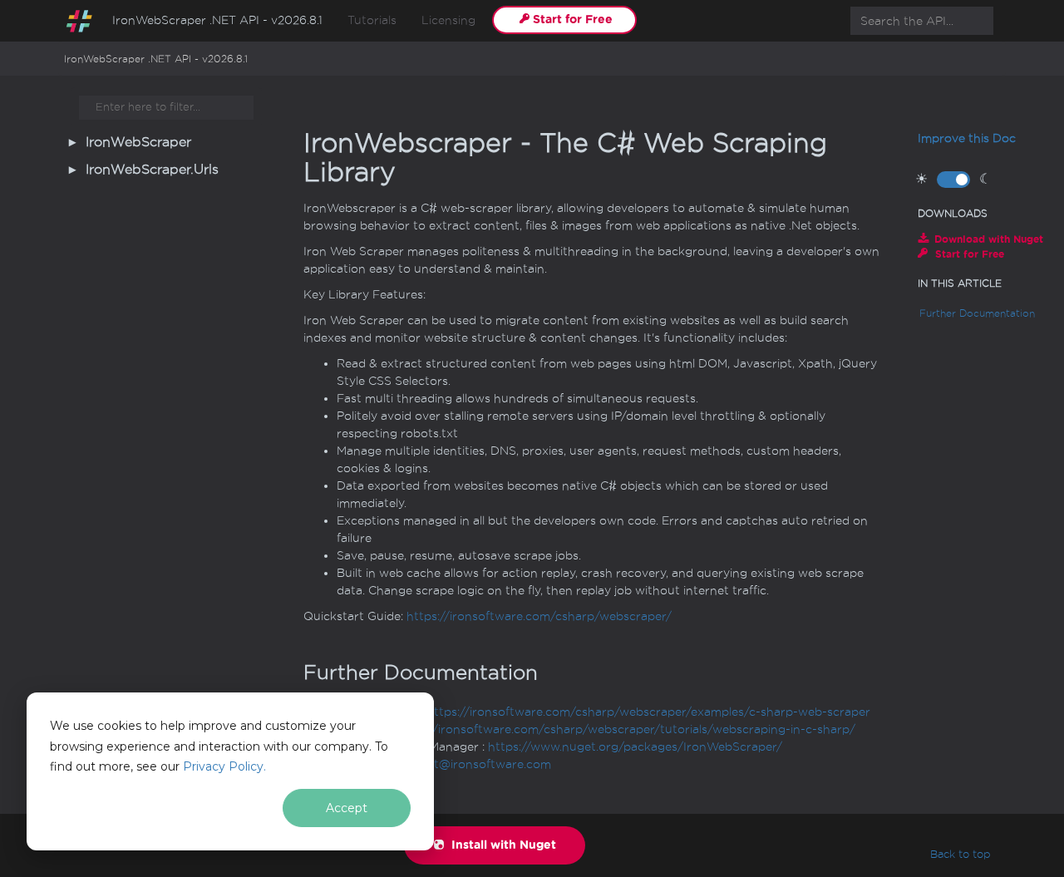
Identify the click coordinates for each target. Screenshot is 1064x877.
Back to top (960, 854)
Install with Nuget (502, 845)
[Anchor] (289, 672)
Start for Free (573, 19)
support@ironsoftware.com (472, 764)
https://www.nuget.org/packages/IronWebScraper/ (635, 747)
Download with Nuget (988, 239)
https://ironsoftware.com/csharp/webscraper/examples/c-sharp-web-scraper (648, 712)
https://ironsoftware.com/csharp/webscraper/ (539, 616)
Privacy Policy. (224, 766)
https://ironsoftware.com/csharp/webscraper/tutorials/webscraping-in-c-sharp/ (625, 729)
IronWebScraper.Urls (152, 169)
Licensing (448, 20)
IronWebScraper (138, 142)
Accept (346, 808)
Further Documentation (977, 313)
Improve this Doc (967, 138)
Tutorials (372, 20)
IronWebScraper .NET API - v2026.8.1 (217, 20)
